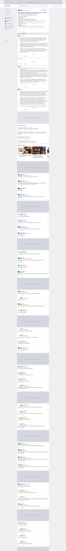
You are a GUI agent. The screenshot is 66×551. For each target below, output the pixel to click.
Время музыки (24, 310)
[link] (25, 153)
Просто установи (25, 418)
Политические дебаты (26, 181)
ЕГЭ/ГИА (23, 188)
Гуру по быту (24, 542)
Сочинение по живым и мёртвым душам (27, 141)
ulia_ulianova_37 (21, 131)
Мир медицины (25, 252)
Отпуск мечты (26, 136)
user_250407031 (21, 136)
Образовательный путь (26, 175)
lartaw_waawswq (21, 127)
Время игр (24, 373)
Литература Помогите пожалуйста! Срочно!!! (28, 128)
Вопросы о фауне (25, 342)
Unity (23, 272)
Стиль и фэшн (24, 379)
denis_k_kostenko (21, 140)
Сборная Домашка (25, 10)
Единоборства (24, 424)
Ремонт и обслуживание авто (27, 258)
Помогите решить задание (24, 137)
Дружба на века (25, 504)
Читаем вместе (26, 127)
